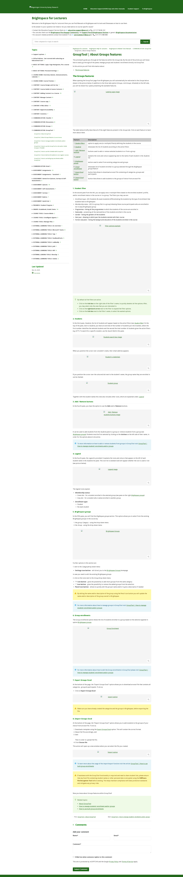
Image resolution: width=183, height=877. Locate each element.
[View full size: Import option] (112, 753)
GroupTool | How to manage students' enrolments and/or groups (130, 817)
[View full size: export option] (112, 698)
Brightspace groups (84, 622)
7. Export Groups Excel (82, 680)
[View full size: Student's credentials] (112, 363)
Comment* (77, 844)
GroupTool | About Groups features (44, 137)
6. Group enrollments (81, 615)
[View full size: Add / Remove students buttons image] (112, 419)
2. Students (77, 319)
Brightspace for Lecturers (80, 48)
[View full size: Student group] (112, 387)
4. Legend (77, 454)
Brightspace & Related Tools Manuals (120, 48)
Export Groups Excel (104, 729)
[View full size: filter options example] (112, 258)
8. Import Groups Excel (82, 719)
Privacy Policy (113, 862)
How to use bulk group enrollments (91, 809)
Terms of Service (127, 862)
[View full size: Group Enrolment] (112, 644)
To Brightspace (147, 9)
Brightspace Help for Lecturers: (98, 48)
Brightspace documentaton (126, 32)
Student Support (133, 9)
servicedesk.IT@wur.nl (82, 35)
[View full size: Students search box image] (112, 341)
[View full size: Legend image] (112, 476)
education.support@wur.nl (78, 30)
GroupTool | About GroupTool (87, 817)
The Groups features (82, 70)
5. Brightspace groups (82, 512)
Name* (75, 835)
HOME (85, 9)
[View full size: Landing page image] (112, 108)
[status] (112, 305)
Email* (116, 835)
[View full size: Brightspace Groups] (112, 544)
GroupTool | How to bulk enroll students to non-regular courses (51, 155)
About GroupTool (85, 804)
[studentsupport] (44, 7)
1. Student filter (79, 188)
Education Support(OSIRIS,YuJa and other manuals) (107, 9)
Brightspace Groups (114, 570)
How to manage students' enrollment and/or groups (97, 806)
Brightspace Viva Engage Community (65, 32)
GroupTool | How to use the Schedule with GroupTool (48, 151)
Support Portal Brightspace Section (95, 32)
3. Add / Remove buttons (83, 402)
